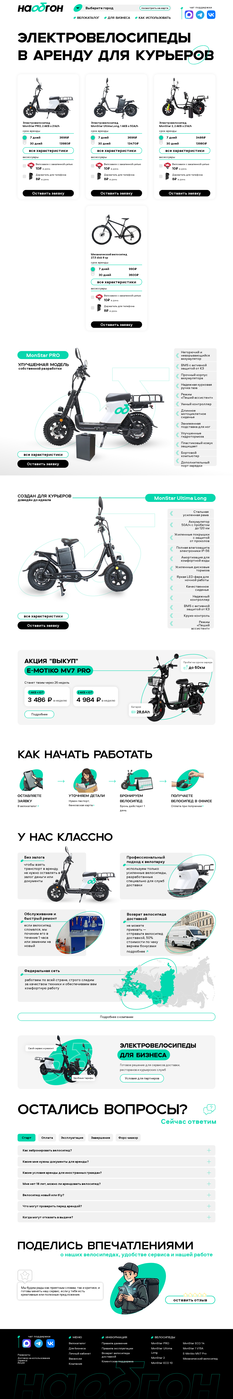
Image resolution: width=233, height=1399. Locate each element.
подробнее (136, 951)
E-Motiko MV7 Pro (195, 1353)
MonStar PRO (160, 1343)
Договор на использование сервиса (34, 1359)
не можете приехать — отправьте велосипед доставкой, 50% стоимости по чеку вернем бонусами (145, 935)
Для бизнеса (77, 1348)
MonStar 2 (158, 1358)
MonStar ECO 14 (194, 1343)
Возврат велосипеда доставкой (146, 916)
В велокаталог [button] (27, 806)
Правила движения (114, 1343)
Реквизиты (24, 1354)
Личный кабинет (80, 1353)
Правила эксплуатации (117, 1348)
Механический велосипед (200, 1358)
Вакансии (75, 1358)
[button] (38, 806)
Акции (21, 1362)
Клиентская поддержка (117, 1361)
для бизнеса (119, 18)
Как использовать (155, 18)
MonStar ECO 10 (162, 1363)
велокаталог (88, 18)
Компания (75, 1364)
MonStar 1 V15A (193, 1348)
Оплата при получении (186, 806)
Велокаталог (77, 1343)
